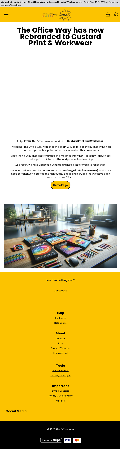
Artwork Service (60, 370)
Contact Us (60, 290)
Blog (60, 343)
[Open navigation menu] (6, 15)
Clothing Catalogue (61, 375)
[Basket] (116, 15)
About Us (60, 338)
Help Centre (60, 322)
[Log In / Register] (108, 15)
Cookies (60, 400)
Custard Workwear (60, 348)
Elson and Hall (60, 353)
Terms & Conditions (61, 390)
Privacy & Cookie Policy (60, 395)
